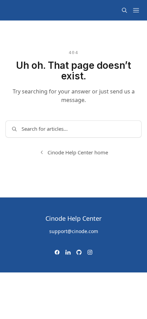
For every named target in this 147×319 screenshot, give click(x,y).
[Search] (124, 10)
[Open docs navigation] (136, 10)
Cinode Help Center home (78, 152)
